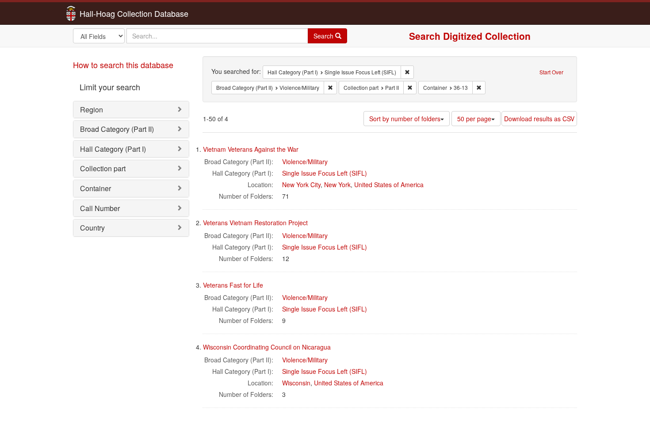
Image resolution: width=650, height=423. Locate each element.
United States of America (389, 184)
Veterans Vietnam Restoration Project (255, 222)
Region (91, 109)
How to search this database (123, 64)
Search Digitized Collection (470, 35)
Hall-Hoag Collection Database (106, 13)
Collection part (103, 168)
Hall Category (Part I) (113, 149)
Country (92, 228)
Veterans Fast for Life (233, 285)
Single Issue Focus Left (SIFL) (324, 173)
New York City (301, 184)
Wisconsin (296, 382)
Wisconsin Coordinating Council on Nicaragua (267, 346)
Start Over (551, 72)
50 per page (474, 118)
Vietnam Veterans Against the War (250, 149)
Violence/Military (305, 161)
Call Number (100, 208)
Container (95, 188)
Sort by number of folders (404, 118)
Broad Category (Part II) (117, 129)
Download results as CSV (539, 118)
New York (337, 184)
